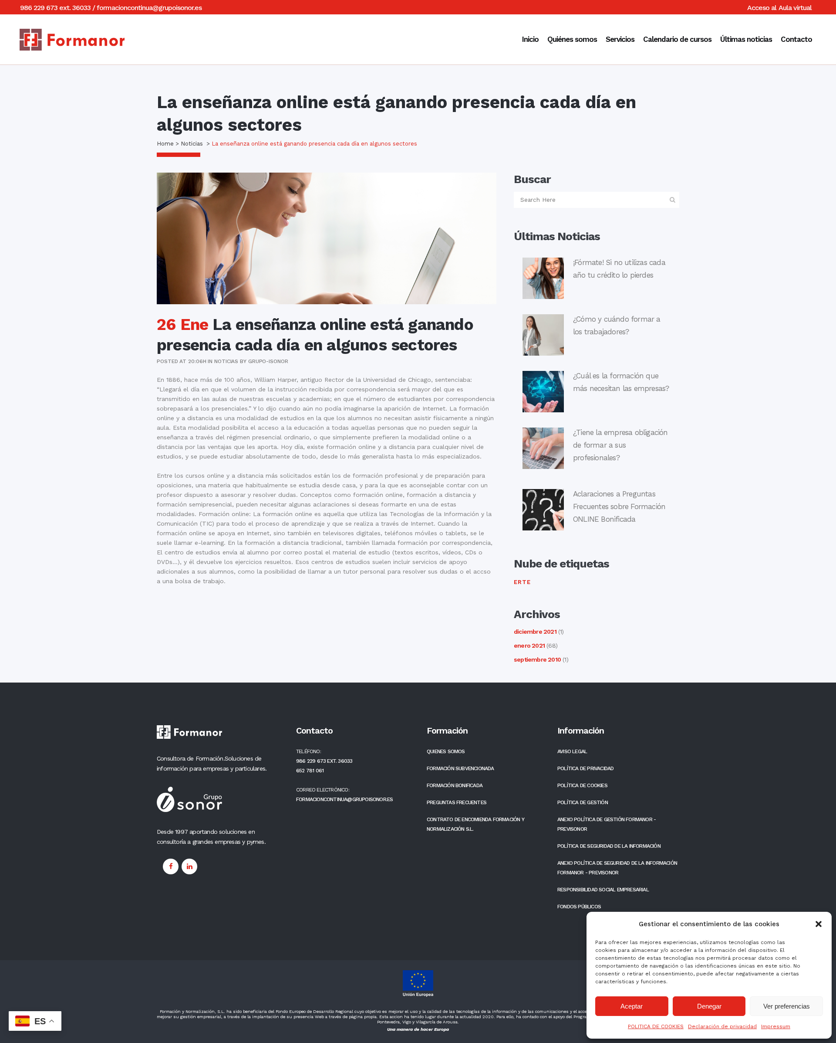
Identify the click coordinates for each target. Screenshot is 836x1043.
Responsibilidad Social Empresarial (603, 890)
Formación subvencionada (460, 768)
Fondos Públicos (579, 907)
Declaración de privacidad (722, 1026)
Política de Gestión (582, 802)
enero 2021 (529, 645)
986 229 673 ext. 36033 (55, 7)
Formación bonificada (454, 785)
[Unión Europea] (418, 995)
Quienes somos (446, 751)
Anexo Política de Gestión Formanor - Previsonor (606, 824)
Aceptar (631, 1006)
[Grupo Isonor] (219, 733)
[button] (818, 924)
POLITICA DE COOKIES (656, 1026)
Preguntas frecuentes (456, 802)
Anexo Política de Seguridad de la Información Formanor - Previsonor (617, 868)
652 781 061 (310, 771)
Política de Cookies (582, 785)
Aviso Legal (572, 751)
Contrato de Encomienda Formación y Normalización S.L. (475, 824)
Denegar (709, 1006)
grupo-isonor (268, 361)
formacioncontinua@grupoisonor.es (149, 7)
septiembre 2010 (537, 659)
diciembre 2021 (535, 631)
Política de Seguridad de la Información (609, 846)
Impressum (775, 1026)
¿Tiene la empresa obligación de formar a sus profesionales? (620, 445)
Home (165, 143)
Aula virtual (795, 7)
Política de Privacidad (585, 768)
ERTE (522, 582)
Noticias (192, 143)
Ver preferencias (786, 1006)
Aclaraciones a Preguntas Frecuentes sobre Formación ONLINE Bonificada (619, 506)
